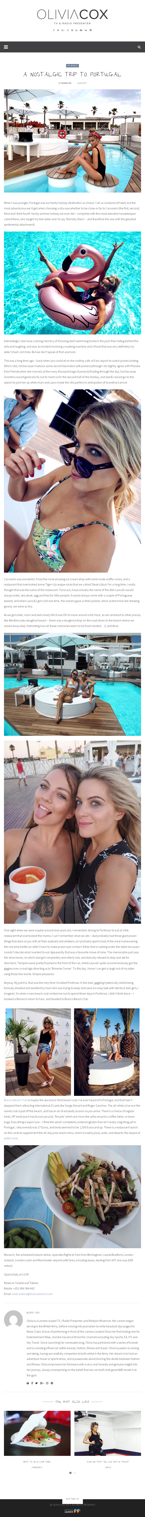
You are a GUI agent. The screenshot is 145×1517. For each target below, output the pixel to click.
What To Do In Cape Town (37, 1462)
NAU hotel (12, 1138)
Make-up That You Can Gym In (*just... (108, 1462)
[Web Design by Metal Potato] (72, 1510)
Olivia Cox (66, 83)
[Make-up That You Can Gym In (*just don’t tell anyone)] (108, 1433)
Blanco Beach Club (15, 1100)
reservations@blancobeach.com (32, 1294)
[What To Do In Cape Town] (37, 1433)
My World (72, 65)
